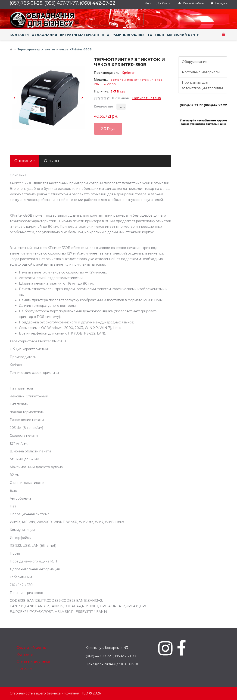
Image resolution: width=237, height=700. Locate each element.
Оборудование (194, 62)
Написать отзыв (146, 98)
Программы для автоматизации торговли (202, 85)
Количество (103, 106)
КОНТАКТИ (19, 35)
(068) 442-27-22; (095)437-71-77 (111, 656)
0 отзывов (120, 98)
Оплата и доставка (33, 661)
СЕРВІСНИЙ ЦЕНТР (183, 35)
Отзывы (51, 161)
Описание (24, 161)
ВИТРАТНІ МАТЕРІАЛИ (79, 35)
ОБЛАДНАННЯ (44, 35)
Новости (24, 668)
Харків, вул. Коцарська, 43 (107, 648)
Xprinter (128, 72)
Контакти (25, 654)
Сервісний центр (32, 647)
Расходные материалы (201, 72)
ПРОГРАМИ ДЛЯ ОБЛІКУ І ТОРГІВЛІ (133, 35)
